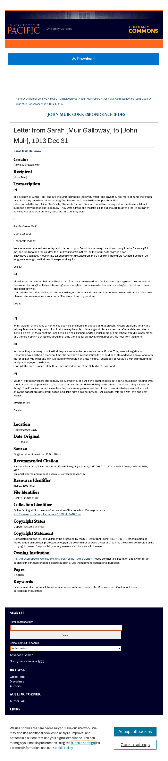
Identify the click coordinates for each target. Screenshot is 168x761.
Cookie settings (83, 743)
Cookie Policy (63, 748)
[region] (84, 738)
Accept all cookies (135, 731)
